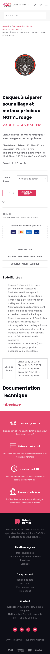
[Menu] (46, 5)
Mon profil (25, 583)
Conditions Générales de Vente (25, 556)
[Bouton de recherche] (42, 15)
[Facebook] (15, 629)
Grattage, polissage (27, 218)
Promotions (25, 591)
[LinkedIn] (28, 629)
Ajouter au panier (27, 193)
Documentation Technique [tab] (25, 264)
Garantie (25, 564)
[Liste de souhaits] (34, 5)
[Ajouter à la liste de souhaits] (3, 202)
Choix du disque (6, 179)
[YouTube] (35, 629)
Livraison (25, 560)
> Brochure (11, 404)
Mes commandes (25, 587)
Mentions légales (25, 553)
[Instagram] (22, 629)
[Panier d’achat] (40, 5)
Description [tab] (25, 249)
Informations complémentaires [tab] (25, 257)
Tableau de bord (25, 579)
